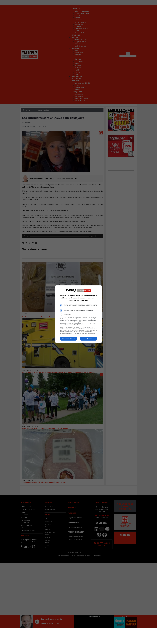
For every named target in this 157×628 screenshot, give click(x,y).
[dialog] (78, 314)
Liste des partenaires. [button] (79, 325)
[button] (78, 314)
